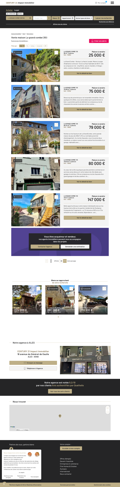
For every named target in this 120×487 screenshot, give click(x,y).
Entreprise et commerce (69, 464)
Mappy (26, 430)
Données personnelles (67, 485)
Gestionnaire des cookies (102, 485)
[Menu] (112, 2)
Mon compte (102, 3)
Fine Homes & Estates (68, 466)
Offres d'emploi (65, 459)
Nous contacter (66, 474)
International (65, 471)
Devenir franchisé (66, 461)
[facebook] (11, 449)
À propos (63, 469)
